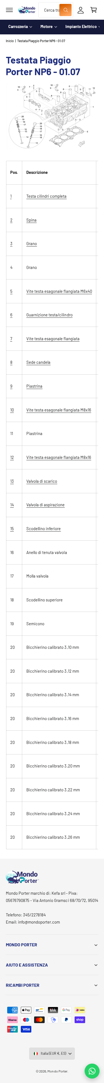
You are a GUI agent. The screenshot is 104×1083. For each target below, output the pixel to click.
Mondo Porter (57, 1071)
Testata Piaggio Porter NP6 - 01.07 (41, 41)
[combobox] (55, 9)
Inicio (10, 41)
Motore (46, 26)
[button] (9, 10)
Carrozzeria (18, 26)
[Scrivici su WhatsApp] (92, 1071)
